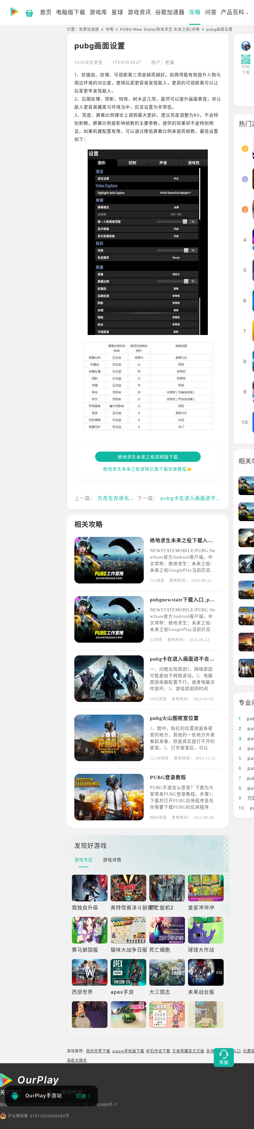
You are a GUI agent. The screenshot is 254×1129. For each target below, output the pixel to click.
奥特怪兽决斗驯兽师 (134, 907)
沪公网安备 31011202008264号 (38, 1115)
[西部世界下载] (89, 972)
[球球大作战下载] (206, 930)
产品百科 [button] (232, 12)
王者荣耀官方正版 (188, 1051)
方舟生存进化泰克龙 (121, 498)
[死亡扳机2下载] (167, 888)
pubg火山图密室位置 (174, 718)
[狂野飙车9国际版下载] (128, 1014)
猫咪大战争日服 (129, 950)
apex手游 (122, 992)
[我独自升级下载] (89, 888)
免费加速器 (89, 29)
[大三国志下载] (167, 972)
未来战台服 (201, 992)
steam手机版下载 (128, 1051)
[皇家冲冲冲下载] (206, 888)
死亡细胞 (159, 950)
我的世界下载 (98, 1051)
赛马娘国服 (85, 950)
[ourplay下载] (26, 12)
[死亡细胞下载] (167, 930)
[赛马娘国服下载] (89, 930)
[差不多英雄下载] (89, 1014)
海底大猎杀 (77, 1060)
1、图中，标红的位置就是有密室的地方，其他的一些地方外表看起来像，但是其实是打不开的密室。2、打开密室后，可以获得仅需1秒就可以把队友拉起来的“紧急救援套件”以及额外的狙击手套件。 (182, 748)
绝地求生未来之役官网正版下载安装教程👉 (147, 468)
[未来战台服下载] (206, 972)
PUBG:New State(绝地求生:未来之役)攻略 (160, 29)
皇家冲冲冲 (201, 907)
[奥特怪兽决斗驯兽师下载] (128, 888)
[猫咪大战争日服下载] (128, 930)
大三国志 (159, 992)
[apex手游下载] (128, 972)
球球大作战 (201, 950)
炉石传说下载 (158, 1051)
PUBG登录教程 (168, 777)
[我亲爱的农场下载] (167, 1014)
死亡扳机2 (161, 907)
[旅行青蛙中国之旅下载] (206, 1014)
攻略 (110, 29)
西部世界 (82, 992)
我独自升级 (85, 907)
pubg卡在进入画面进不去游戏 (196, 498)
